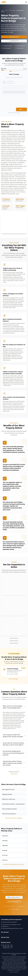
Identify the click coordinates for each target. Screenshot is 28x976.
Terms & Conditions (14, 972)
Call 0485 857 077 (14, 41)
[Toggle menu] (26, 2)
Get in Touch (14, 774)
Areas (6, 10)
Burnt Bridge (12, 10)
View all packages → (14, 679)
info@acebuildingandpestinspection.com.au (13, 928)
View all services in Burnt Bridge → (14, 818)
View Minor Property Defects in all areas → (14, 864)
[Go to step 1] (10, 71)
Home (2, 10)
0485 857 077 (6, 926)
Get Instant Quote (14, 37)
